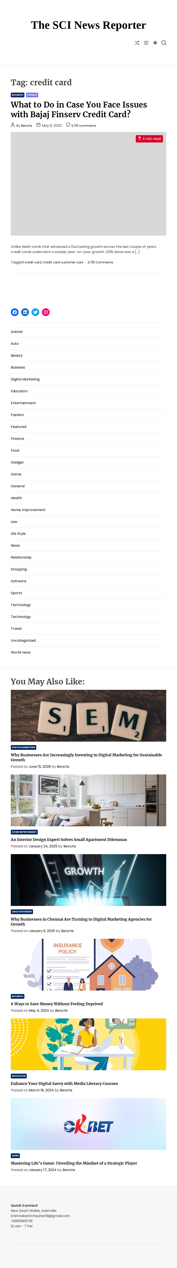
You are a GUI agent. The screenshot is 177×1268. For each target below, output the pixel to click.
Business (17, 95)
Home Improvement (28, 509)
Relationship (21, 557)
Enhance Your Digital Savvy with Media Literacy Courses (64, 1083)
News (15, 545)
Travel (16, 628)
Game (16, 474)
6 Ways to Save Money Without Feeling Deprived (57, 1003)
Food (15, 450)
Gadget (17, 462)
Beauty (17, 355)
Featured (18, 426)
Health (16, 497)
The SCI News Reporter (88, 25)
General (18, 486)
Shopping (19, 569)
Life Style (18, 533)
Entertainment (23, 403)
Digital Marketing (25, 379)
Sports (16, 592)
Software (18, 581)
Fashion (17, 414)
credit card (33, 262)
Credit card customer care (63, 262)
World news (21, 652)
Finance (32, 95)
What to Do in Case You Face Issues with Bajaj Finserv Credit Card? (79, 109)
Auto (15, 343)
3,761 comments (83, 125)
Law (14, 521)
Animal (16, 331)
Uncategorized (23, 640)
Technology (21, 604)
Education (19, 391)
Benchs (26, 125)
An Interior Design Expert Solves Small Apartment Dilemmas (69, 839)
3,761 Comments (100, 262)
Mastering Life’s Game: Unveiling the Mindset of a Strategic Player (74, 1163)
